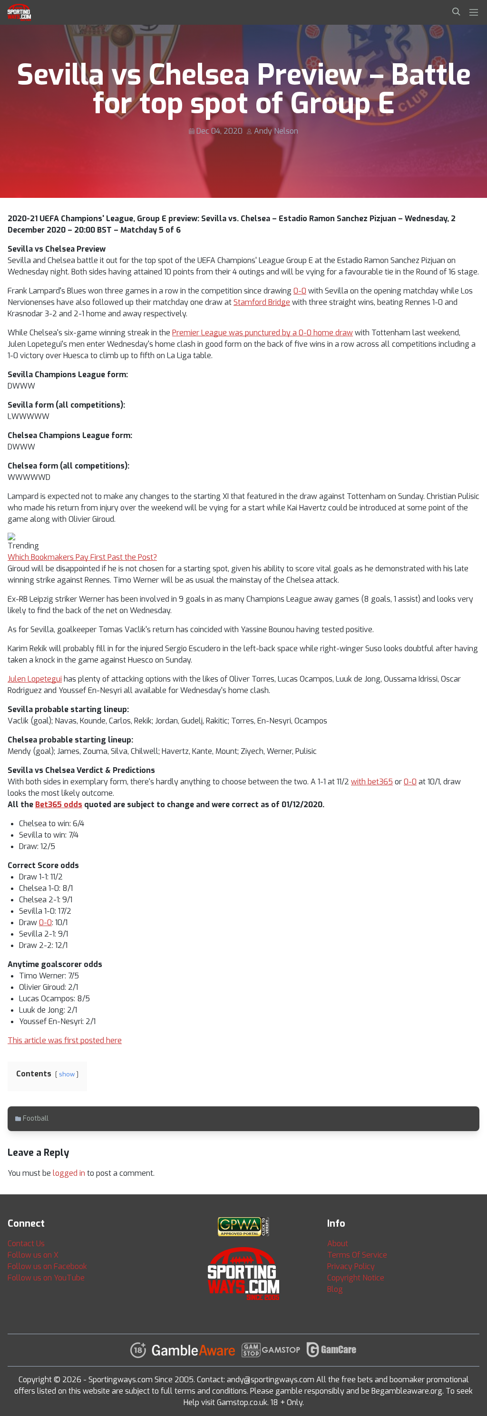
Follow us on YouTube (46, 1278)
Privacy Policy (351, 1266)
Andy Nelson (276, 131)
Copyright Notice (355, 1278)
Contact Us (26, 1244)
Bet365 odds (58, 805)
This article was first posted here (65, 1040)
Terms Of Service (357, 1255)
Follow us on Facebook (47, 1266)
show (67, 1074)
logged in (69, 1173)
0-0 (299, 291)
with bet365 (372, 782)
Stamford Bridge (262, 302)
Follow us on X (33, 1255)
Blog (335, 1289)
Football (36, 1118)
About (337, 1244)
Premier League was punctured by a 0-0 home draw (262, 333)
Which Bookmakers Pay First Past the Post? (82, 557)
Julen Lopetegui (35, 679)
